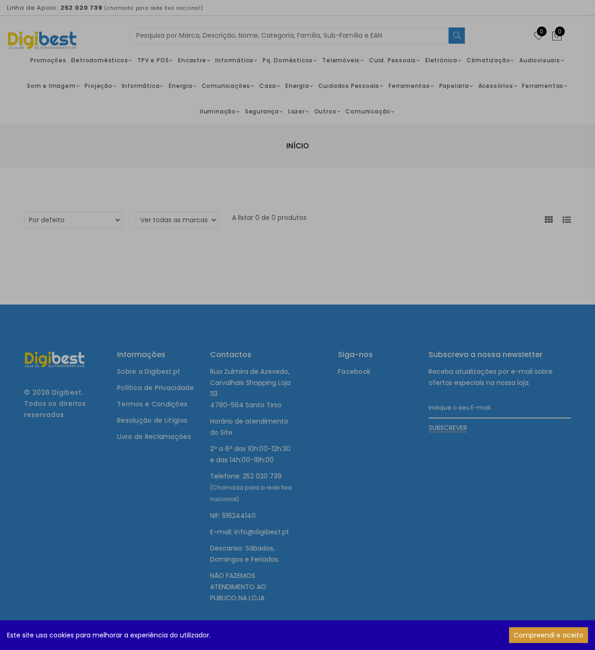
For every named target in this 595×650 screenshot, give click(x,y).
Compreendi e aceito (548, 635)
